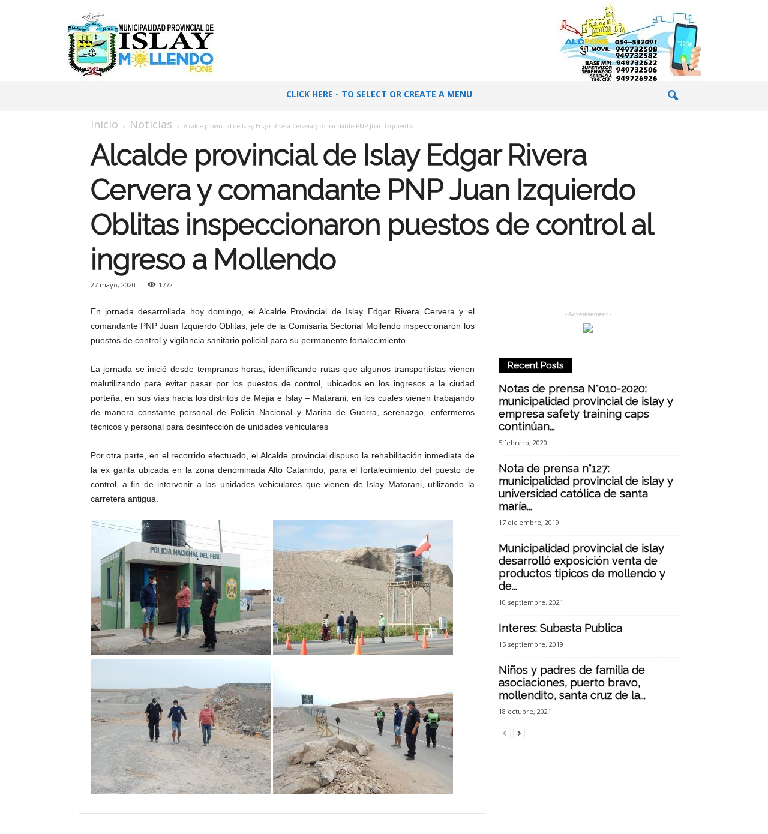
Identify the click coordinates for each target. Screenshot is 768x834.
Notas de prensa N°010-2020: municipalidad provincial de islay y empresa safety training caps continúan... (586, 407)
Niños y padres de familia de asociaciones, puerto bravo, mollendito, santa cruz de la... (572, 682)
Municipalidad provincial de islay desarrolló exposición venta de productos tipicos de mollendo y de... (582, 567)
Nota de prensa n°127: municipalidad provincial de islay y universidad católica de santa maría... (586, 487)
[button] (672, 96)
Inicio (104, 124)
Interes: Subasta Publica (560, 628)
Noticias (151, 124)
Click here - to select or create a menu (379, 94)
